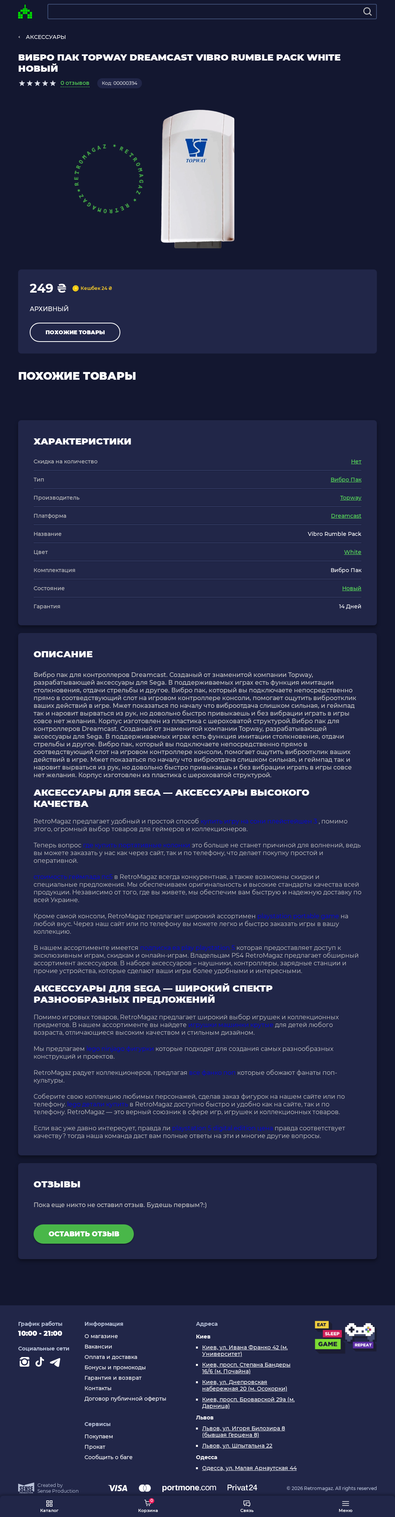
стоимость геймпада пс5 (73, 877)
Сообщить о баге (108, 1457)
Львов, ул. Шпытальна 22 (237, 1446)
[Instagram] (26, 1363)
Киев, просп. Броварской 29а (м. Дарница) (248, 1402)
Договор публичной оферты (125, 1399)
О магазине (101, 1336)
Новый (351, 588)
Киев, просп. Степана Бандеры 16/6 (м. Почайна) (246, 1368)
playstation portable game (298, 916)
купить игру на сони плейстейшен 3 (259, 821)
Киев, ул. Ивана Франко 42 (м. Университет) (245, 1350)
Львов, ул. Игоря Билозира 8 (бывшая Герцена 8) (243, 1431)
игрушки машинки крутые (230, 1025)
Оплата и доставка (110, 1357)
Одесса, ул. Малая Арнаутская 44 (249, 1468)
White (352, 552)
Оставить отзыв (84, 1234)
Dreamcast (346, 515)
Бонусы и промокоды (115, 1367)
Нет (356, 461)
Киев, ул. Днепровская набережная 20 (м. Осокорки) (244, 1385)
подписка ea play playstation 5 (187, 947)
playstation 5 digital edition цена (222, 1128)
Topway (350, 497)
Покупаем (98, 1436)
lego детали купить (97, 1104)
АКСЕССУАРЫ (46, 37)
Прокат (94, 1447)
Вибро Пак (346, 479)
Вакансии (98, 1347)
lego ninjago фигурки (120, 1048)
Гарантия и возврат (113, 1378)
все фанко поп (212, 1072)
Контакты (97, 1388)
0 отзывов (75, 82)
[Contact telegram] (56, 1363)
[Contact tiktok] (41, 1363)
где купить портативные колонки (136, 845)
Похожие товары (75, 332)
